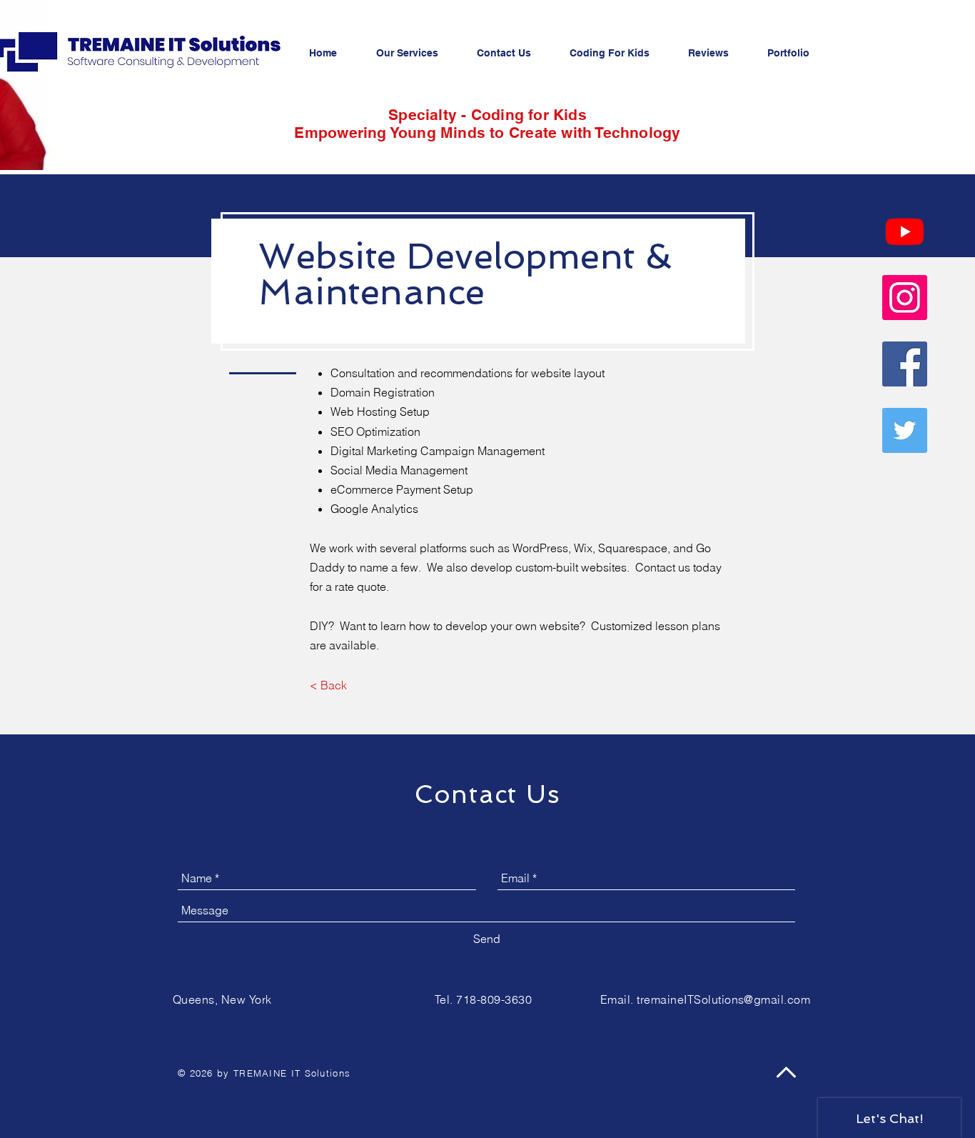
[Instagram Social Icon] (904, 297)
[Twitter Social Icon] (904, 430)
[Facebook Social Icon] (904, 363)
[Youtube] (904, 231)
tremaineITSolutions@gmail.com (723, 999)
